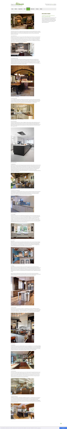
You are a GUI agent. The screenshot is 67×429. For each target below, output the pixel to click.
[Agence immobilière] (17, 3)
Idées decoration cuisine (16, 11)
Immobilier (12, 11)
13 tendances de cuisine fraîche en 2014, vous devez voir (25, 11)
